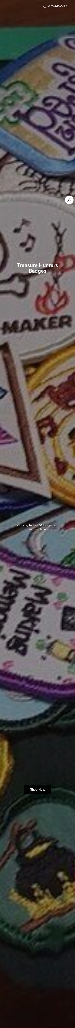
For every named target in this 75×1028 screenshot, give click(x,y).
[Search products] (69, 200)
